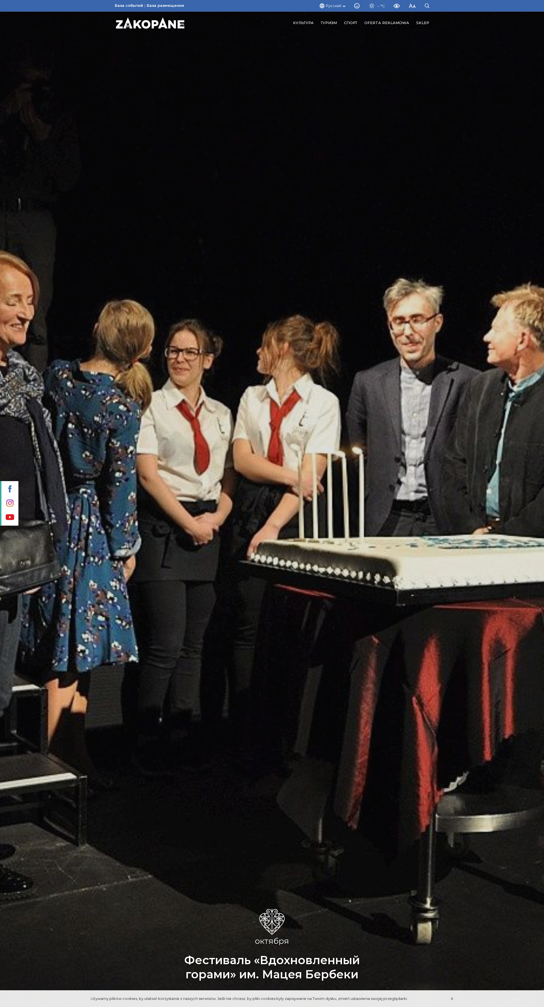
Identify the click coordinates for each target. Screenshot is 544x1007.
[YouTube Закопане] (9, 518)
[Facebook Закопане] (9, 489)
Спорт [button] (350, 22)
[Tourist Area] (150, 23)
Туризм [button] (329, 22)
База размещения (165, 5)
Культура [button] (303, 22)
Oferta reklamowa (386, 22)
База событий (129, 5)
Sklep (422, 22)
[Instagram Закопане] (9, 503)
